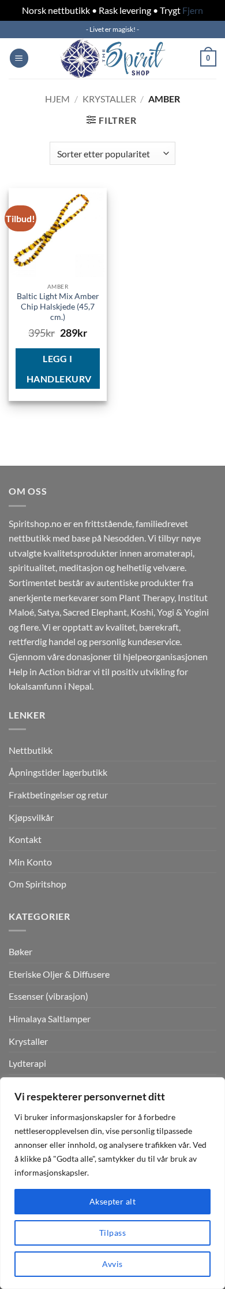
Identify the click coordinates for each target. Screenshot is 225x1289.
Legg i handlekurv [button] (59, 368)
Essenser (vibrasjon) (48, 995)
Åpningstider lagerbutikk (58, 772)
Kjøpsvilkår (31, 817)
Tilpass (112, 1233)
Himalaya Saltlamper (50, 1018)
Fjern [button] (192, 10)
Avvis (112, 1264)
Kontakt (25, 839)
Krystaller (109, 98)
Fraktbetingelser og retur (58, 794)
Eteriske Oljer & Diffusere (59, 973)
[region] (112, 1183)
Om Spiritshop (37, 883)
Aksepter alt (112, 1201)
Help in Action (37, 671)
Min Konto (30, 861)
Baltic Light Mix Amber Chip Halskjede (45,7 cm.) (58, 306)
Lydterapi (27, 1063)
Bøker (20, 951)
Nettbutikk (30, 750)
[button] (19, 58)
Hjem (57, 98)
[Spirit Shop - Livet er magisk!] (112, 58)
